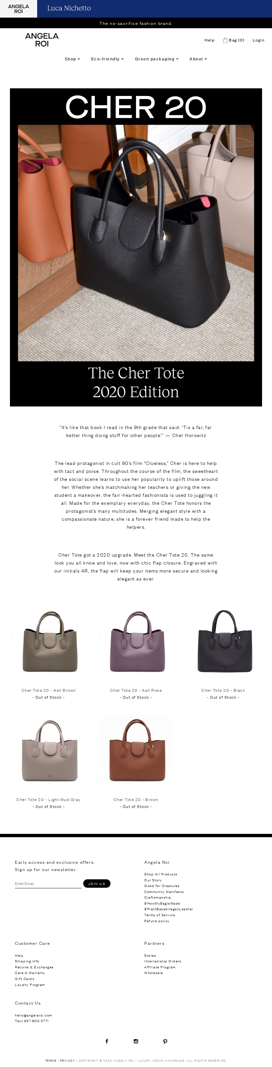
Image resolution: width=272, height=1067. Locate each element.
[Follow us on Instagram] (136, 1041)
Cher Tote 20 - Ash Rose (136, 690)
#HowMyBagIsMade (162, 903)
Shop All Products (161, 874)
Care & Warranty (30, 972)
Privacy (67, 1060)
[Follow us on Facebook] (106, 1041)
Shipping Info (27, 961)
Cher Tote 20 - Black (223, 690)
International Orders (162, 961)
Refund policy (157, 921)
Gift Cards (24, 978)
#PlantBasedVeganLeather (168, 909)
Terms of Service (159, 915)
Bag (236, 40)
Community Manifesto (164, 891)
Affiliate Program (160, 967)
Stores (150, 955)
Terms (51, 1060)
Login (259, 40)
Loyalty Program (30, 984)
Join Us (96, 883)
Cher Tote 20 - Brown (136, 799)
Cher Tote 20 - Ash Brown (49, 690)
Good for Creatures (162, 885)
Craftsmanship (157, 897)
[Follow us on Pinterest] (165, 1041)
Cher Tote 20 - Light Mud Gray (48, 799)
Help (210, 40)
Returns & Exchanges (34, 967)
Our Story (153, 880)
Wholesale (153, 972)
